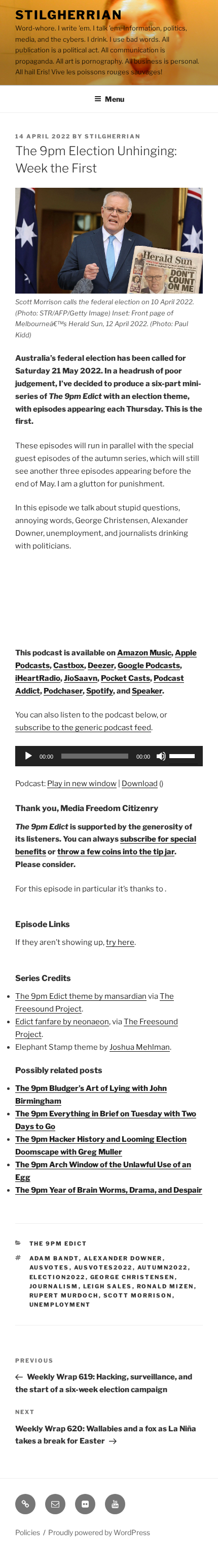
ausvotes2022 (103, 1267)
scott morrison (137, 1295)
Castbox (68, 665)
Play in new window (82, 783)
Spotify (99, 691)
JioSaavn (80, 678)
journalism (54, 1286)
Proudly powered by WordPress (99, 1532)
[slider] (183, 755)
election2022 (57, 1277)
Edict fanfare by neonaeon (62, 1021)
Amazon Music (144, 652)
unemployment (60, 1304)
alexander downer (123, 1258)
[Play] (28, 756)
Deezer (101, 665)
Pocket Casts (125, 678)
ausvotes (49, 1267)
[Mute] (161, 756)
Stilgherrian (68, 15)
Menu (114, 99)
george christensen (132, 1277)
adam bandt (54, 1258)
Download (140, 783)
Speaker (147, 691)
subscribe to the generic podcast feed (83, 727)
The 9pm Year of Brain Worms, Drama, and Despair (108, 1190)
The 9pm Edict (58, 1243)
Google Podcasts (149, 665)
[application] (109, 756)
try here (120, 942)
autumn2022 (162, 1267)
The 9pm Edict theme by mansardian (81, 996)
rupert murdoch (64, 1295)
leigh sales (107, 1286)
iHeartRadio (37, 678)
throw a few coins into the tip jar (115, 851)
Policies (27, 1532)
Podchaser (63, 691)
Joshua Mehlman (140, 1047)
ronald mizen (165, 1286)
